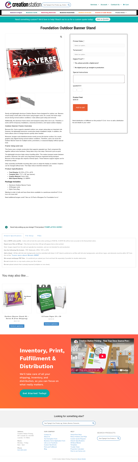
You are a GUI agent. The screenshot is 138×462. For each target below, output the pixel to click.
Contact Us (115, 5)
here (56, 197)
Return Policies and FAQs (79, 436)
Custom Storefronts (50, 445)
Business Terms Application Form (54, 441)
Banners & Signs (16, 12)
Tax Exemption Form (50, 439)
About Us (47, 436)
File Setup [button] (29, 236)
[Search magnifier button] (93, 423)
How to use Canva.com (78, 451)
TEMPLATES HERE (53, 227)
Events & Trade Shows (103, 12)
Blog (45, 449)
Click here (107, 120)
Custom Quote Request (78, 439)
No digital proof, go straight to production (89, 67)
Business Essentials (67, 12)
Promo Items (120, 12)
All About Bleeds (76, 443)
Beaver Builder (82, 459)
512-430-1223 (22, 450)
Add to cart (80, 107)
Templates (74, 445)
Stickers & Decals (84, 12)
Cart (127, 5)
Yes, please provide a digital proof (86, 63)
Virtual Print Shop (76, 434)
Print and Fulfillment (50, 447)
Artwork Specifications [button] (13, 236)
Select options (17, 326)
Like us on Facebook (50, 443)
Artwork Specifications (78, 441)
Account (104, 5)
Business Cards (31, 12)
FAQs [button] (39, 236)
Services (94, 5)
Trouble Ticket (75, 447)
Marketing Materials (48, 12)
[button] (61, 37)
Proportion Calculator (77, 449)
